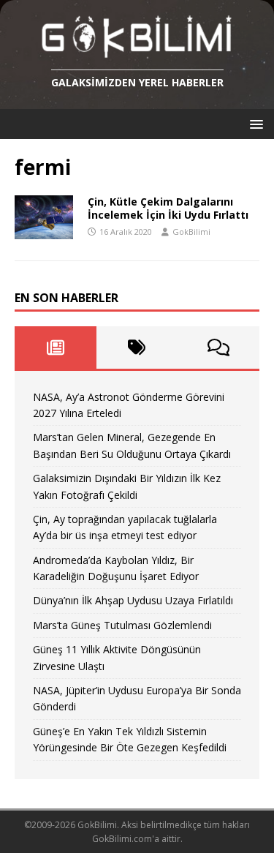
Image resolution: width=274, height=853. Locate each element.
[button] (253, 123)
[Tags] (137, 347)
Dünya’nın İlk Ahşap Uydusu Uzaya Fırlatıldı (133, 600)
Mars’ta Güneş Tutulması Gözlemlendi (122, 625)
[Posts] (55, 347)
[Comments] (218, 347)
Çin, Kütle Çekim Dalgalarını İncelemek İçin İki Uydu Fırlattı (168, 208)
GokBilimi (191, 231)
